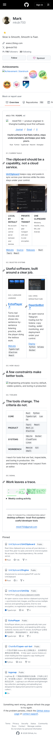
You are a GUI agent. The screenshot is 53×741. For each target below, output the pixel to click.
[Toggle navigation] (4, 4)
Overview (14, 102)
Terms (7, 723)
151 (28, 662)
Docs (14, 726)
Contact (22, 726)
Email (29, 129)
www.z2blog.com (14, 43)
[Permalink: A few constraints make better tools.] (4, 374)
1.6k (18, 560)
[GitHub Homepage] (18, 733)
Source (20, 250)
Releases (30, 250)
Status (33, 723)
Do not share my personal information (26, 729)
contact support (30, 713)
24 (22, 636)
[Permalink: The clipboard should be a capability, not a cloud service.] (4, 163)
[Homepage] (26, 4)
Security (24, 723)
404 (20, 662)
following (25, 51)
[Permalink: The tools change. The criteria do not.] (4, 403)
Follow (14, 58)
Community (43, 723)
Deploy (32, 343)
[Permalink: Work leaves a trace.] (4, 482)
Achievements (10, 66)
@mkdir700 (11, 47)
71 (26, 560)
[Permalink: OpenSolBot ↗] (26, 307)
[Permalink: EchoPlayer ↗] (6, 306)
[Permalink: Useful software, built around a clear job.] (4, 270)
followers (11, 51)
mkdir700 (10, 116)
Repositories (34, 102)
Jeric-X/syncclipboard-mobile (27, 595)
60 (22, 610)
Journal (19, 129)
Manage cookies (34, 726)
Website (10, 250)
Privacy (16, 723)
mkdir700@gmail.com (26, 526)
